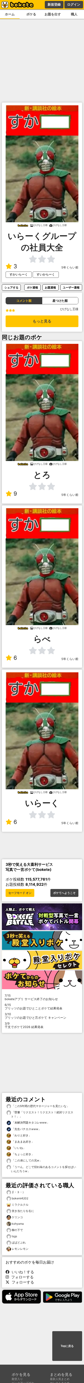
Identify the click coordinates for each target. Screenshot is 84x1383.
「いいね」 (18, 1148)
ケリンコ (17, 1217)
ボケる (31, 14)
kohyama (18, 1223)
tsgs (14, 1236)
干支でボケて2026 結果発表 (24, 1025)
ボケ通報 (32, 287)
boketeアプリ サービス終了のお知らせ (31, 997)
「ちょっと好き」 (22, 1154)
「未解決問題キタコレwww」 (30, 1122)
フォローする (21, 1277)
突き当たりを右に (23, 1211)
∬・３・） (18, 1192)
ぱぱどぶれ (19, 1242)
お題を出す (53, 14)
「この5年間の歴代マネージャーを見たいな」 (40, 1106)
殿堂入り (17, 1379)
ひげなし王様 (69, 309)
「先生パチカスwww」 (26, 1129)
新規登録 (54, 4)
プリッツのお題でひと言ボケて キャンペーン (35, 1015)
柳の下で (17, 1230)
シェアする (11, 287)
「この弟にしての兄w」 (26, 1160)
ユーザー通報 (71, 287)
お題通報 (50, 287)
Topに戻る (67, 1346)
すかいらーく (19, 274)
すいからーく (46, 274)
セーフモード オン (20, 893)
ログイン (73, 4)
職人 (74, 14)
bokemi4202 (20, 1198)
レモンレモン (20, 1248)
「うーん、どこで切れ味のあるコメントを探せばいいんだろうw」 (43, 1169)
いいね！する (21, 1272)
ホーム (10, 14)
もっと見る (42, 321)
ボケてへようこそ (64, 893)
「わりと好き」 (21, 1135)
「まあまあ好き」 (22, 1141)
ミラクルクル (20, 1204)
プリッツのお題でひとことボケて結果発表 (33, 1006)
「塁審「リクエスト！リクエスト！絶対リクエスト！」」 (42, 1114)
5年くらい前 (69, 267)
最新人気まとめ (60, 1379)
